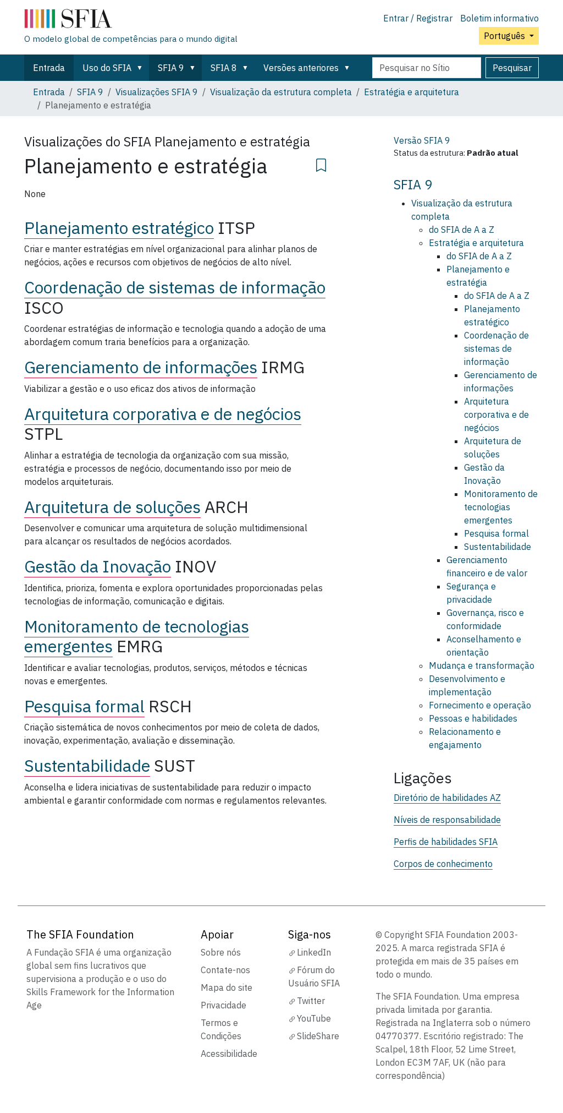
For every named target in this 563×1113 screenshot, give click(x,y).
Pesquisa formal (84, 706)
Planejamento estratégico (119, 227)
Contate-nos (225, 969)
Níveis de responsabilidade (447, 819)
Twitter (311, 1000)
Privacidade (223, 1005)
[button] (142, 67)
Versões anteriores (301, 67)
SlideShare (318, 1035)
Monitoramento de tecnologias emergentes (501, 507)
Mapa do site (226, 987)
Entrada (49, 67)
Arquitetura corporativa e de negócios (162, 413)
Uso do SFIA (106, 67)
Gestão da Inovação (97, 566)
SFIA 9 (171, 67)
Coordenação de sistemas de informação (174, 287)
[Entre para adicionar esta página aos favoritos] (321, 163)
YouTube (314, 1018)
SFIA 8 (224, 67)
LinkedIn (314, 952)
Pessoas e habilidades (473, 718)
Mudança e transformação (481, 665)
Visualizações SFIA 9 (156, 91)
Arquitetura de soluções (112, 506)
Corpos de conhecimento (443, 863)
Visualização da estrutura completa (281, 91)
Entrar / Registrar (417, 18)
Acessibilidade (229, 1053)
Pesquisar (512, 67)
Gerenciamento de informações (140, 367)
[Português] (131, 21)
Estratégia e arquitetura (411, 91)
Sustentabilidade (87, 765)
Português (505, 35)
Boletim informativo (499, 18)
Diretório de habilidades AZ (447, 797)
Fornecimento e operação (480, 705)
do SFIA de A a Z (461, 229)
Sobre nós (221, 952)
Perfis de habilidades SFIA (446, 841)
